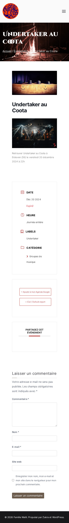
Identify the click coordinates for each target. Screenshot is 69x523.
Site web (17, 461)
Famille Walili (20, 517)
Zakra (46, 517)
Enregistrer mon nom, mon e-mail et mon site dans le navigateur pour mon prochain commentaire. (36, 480)
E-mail (16, 446)
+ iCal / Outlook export (35, 302)
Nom (15, 432)
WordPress (58, 517)
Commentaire (20, 399)
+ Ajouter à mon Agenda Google (35, 292)
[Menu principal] (63, 11)
